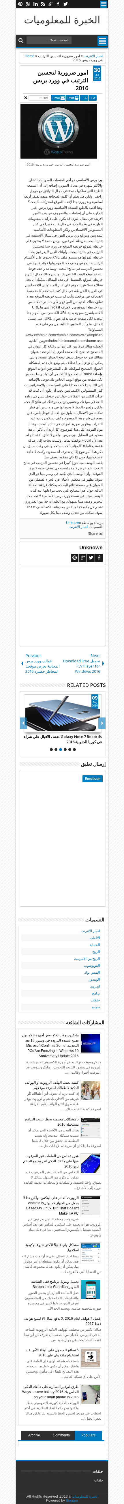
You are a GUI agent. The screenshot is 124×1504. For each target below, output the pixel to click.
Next (23, 723)
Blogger (72, 1501)
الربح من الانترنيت (87, 959)
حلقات (95, 1000)
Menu (103, 4)
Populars (88, 1435)
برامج (96, 993)
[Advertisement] (63, 607)
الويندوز (94, 979)
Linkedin (35, 4)
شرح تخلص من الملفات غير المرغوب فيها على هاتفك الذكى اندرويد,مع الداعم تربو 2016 (51, 1161)
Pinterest (20, 4)
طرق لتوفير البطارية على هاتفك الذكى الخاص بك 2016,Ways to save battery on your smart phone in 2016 (50, 1392)
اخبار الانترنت (78, 527)
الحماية (95, 945)
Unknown (73, 523)
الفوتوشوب (92, 966)
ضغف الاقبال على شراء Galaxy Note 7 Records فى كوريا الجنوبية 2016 (63, 739)
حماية (96, 1007)
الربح (96, 952)
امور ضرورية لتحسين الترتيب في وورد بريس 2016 (60, 80)
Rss (43, 4)
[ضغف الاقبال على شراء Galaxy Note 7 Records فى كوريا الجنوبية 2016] (62, 713)
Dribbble (28, 4)
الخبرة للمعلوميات (62, 19)
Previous (102, 723)
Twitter (65, 4)
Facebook (58, 4)
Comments (61, 1435)
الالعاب (95, 938)
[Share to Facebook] (84, 728)
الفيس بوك (92, 973)
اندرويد (95, 986)
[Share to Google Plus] (97, 728)
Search (21, 40)
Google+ (50, 4)
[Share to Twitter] (91, 728)
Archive (34, 1435)
